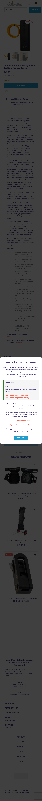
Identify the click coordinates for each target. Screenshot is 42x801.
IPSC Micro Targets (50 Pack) (17, 398)
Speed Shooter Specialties (21, 425)
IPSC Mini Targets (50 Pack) (16, 395)
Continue (21, 437)
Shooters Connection (21, 420)
